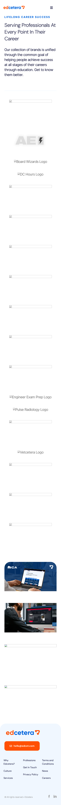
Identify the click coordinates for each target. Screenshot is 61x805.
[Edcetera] (14, 7)
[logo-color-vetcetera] (31, 452)
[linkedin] (55, 796)
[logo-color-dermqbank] (30, 187)
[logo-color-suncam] (30, 422)
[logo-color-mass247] (30, 101)
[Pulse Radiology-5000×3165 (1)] (30, 409)
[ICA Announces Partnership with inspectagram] (30, 617)
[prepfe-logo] (31, 397)
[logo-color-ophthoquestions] (30, 277)
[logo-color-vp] (30, 465)
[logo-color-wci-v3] (30, 525)
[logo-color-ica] (30, 247)
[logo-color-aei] (30, 131)
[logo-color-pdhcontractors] (30, 367)
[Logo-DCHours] (30, 174)
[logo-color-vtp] (30, 495)
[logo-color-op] (30, 307)
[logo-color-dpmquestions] (30, 217)
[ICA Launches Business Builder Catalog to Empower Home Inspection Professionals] (30, 576)
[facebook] (49, 796)
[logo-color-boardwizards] (30, 161)
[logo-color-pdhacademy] (30, 337)
